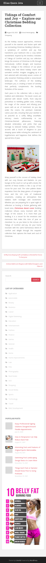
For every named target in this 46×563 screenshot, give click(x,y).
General (11, 344)
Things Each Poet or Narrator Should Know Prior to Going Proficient (26, 471)
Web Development (15, 408)
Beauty (11, 303)
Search (8, 276)
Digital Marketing (14, 316)
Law (10, 362)
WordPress (33, 560)
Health (10, 348)
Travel (10, 403)
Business (11, 307)
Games (11, 339)
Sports (10, 394)
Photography (13, 371)
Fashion (11, 330)
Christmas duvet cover (24, 208)
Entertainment (13, 325)
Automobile (12, 298)
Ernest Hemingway (28, 32)
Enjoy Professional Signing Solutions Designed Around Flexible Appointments (25, 426)
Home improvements (16, 358)
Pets (10, 367)
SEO (10, 381)
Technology (12, 399)
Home (10, 353)
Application (12, 293)
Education (12, 321)
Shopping (8, 35)
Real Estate (12, 376)
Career (11, 312)
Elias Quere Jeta (13, 2)
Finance (11, 335)
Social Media (13, 390)
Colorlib (18, 560)
